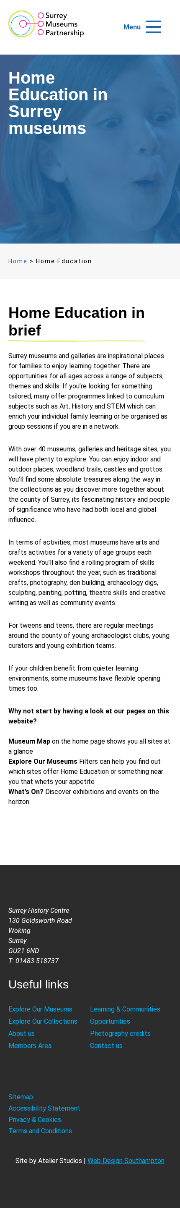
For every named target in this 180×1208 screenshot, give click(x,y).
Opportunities (110, 1021)
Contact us (106, 1046)
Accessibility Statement (44, 1108)
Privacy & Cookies (34, 1120)
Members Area (29, 1046)
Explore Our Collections (42, 1021)
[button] (153, 23)
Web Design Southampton (126, 1161)
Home (18, 261)
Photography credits (120, 1034)
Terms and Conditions (40, 1131)
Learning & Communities (125, 1009)
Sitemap (20, 1097)
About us (21, 1034)
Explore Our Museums (40, 1009)
